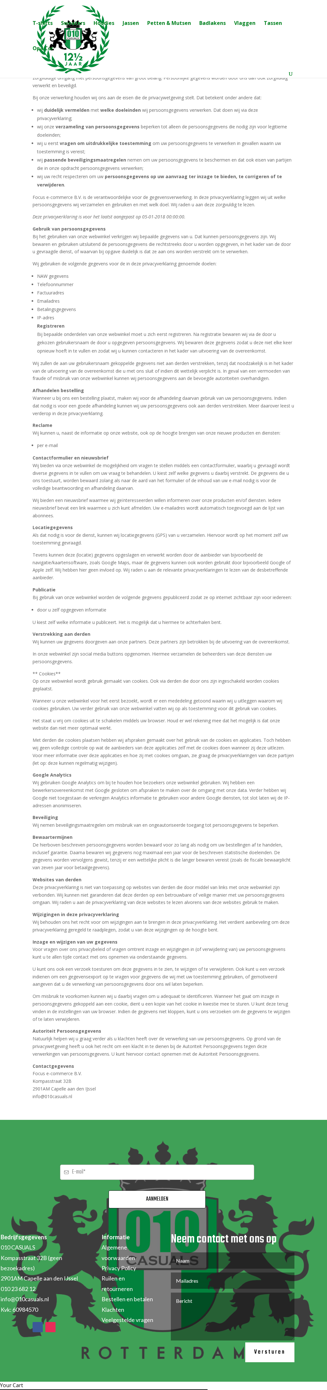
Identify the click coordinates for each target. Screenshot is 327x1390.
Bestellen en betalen (127, 1299)
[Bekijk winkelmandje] (43, 74)
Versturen (269, 1352)
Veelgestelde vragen (127, 1319)
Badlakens (212, 24)
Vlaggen (244, 24)
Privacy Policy (119, 1268)
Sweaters (73, 24)
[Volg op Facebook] (38, 1327)
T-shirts (43, 24)
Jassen (131, 24)
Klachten (113, 1309)
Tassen (273, 24)
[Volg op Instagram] (50, 1327)
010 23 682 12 (18, 1288)
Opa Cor (43, 49)
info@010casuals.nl (25, 1299)
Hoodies (104, 24)
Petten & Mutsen (169, 24)
